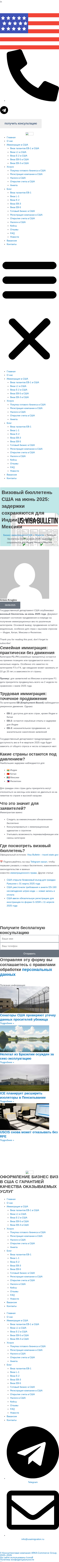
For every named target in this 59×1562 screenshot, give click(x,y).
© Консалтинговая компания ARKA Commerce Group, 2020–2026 (28, 1554)
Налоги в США (18, 178)
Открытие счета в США (22, 181)
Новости (14, 237)
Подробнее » (7, 1023)
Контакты (12, 244)
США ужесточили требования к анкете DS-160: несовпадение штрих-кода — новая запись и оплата (32, 891)
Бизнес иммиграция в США (17, 535)
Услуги (10, 167)
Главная (11, 137)
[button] (29, 310)
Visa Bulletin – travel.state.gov (42, 855)
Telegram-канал (38, 862)
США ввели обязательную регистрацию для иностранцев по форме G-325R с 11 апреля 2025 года (30, 902)
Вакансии (12, 240)
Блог (9, 189)
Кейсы (13, 226)
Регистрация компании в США (26, 174)
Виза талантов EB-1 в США (24, 148)
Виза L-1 (14, 196)
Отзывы (14, 229)
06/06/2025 (10, 605)
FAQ (12, 233)
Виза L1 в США (18, 152)
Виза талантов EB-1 (20, 192)
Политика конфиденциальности (17, 1559)
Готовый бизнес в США (22, 211)
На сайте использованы (13, 1557)
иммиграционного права (23, 873)
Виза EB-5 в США (19, 159)
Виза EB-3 (15, 204)
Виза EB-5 (15, 207)
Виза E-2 (15, 200)
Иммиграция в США (17, 145)
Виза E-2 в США (18, 156)
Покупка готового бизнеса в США (28, 170)
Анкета (14, 185)
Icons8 (29, 1557)
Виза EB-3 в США (19, 163)
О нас (10, 141)
